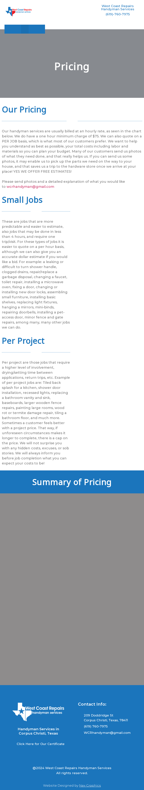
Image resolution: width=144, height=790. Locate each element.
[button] (25, 29)
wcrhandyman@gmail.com (30, 187)
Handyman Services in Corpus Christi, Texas (38, 731)
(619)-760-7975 (118, 14)
